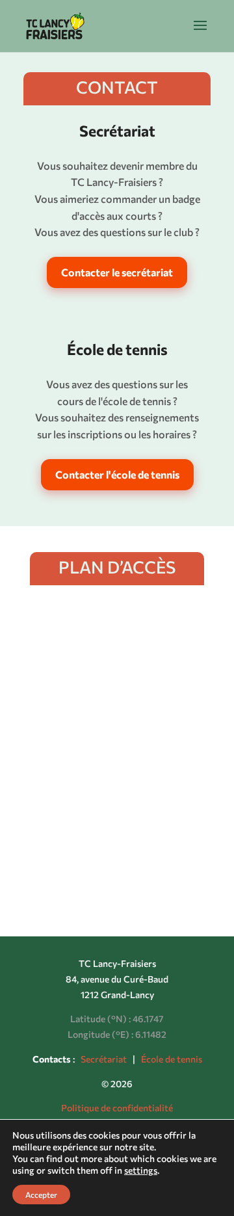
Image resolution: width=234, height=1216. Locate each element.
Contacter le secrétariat (117, 272)
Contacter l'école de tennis (117, 474)
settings (140, 1170)
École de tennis (171, 1058)
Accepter (41, 1194)
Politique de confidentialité (117, 1107)
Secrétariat (104, 1058)
